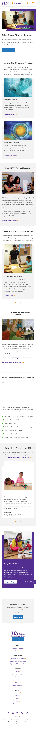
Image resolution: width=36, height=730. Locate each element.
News (17, 701)
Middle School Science (17, 651)
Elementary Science (17, 648)
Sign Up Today (18, 617)
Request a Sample (8, 50)
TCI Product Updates (17, 674)
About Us (17, 693)
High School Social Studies (17, 664)
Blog (17, 671)
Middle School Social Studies (17, 661)
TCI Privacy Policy (15, 719)
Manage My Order (17, 685)
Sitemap (18, 723)
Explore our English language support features (17, 358)
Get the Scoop (8, 296)
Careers (17, 695)
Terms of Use (6, 719)
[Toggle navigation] (33, 3)
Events (17, 677)
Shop (17, 698)
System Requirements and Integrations (22, 721)
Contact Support (18, 639)
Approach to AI (17, 704)
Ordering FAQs (17, 682)
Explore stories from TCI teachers (18, 457)
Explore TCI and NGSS (9, 220)
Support (17, 680)
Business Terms (7, 721)
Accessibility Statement (26, 719)
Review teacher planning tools (12, 362)
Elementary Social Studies (17, 658)
